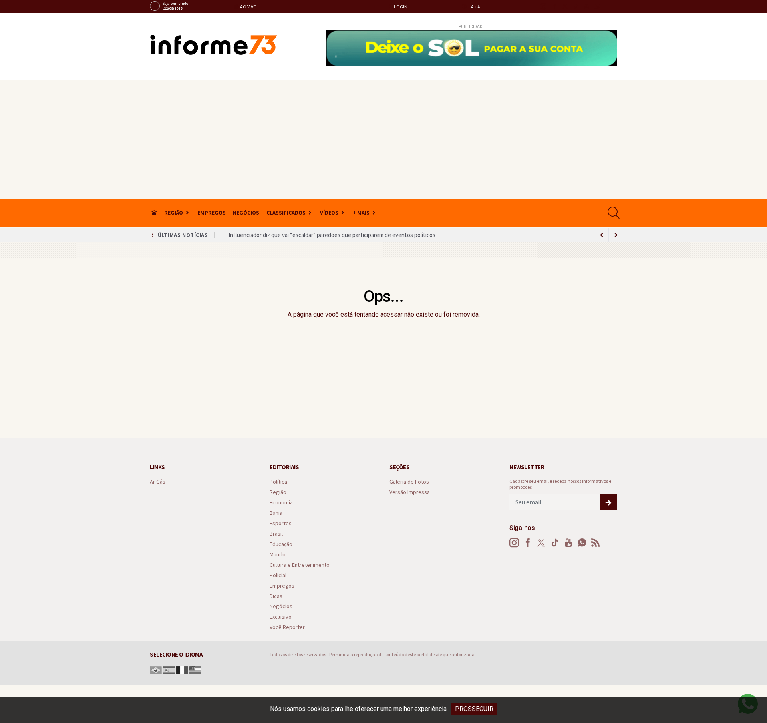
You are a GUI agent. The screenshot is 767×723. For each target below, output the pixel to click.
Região (173, 212)
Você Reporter (287, 627)
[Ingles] (195, 669)
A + (474, 7)
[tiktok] (575, 6)
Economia (281, 502)
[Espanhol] (169, 669)
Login (400, 7)
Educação (281, 544)
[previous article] (616, 235)
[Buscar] (615, 213)
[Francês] (182, 669)
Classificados (286, 212)
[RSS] (595, 543)
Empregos (211, 212)
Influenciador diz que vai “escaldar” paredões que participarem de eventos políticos (332, 235)
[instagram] (543, 6)
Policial (278, 575)
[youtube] (586, 6)
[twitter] (564, 6)
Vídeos (329, 212)
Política (278, 481)
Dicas (276, 596)
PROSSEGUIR (474, 709)
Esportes (281, 523)
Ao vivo (248, 7)
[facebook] (553, 6)
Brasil (276, 533)
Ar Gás (157, 481)
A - (480, 7)
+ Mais (361, 212)
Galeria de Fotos (409, 481)
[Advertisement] (383, 139)
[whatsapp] (597, 6)
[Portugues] (156, 669)
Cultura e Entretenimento (300, 565)
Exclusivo (281, 616)
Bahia (276, 513)
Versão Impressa (409, 492)
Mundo (278, 554)
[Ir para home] (154, 212)
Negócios (246, 212)
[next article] (601, 235)
